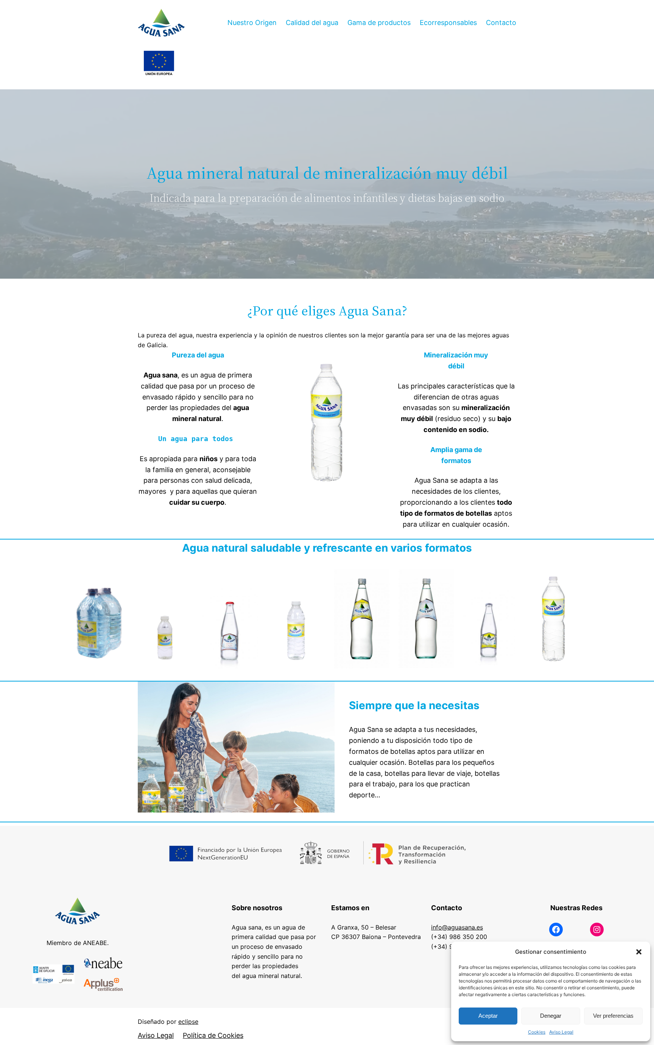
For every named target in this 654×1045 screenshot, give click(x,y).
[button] (639, 952)
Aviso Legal (561, 1032)
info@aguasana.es (457, 927)
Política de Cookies (213, 1035)
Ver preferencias (613, 1015)
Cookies (536, 1032)
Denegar (550, 1015)
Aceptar (488, 1015)
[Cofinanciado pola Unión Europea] (159, 63)
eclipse (188, 1021)
